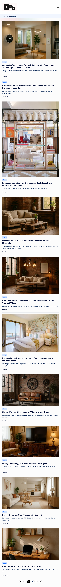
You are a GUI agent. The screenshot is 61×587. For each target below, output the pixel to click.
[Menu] (58, 7)
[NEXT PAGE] (40, 581)
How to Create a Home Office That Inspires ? (22, 566)
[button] (20, 581)
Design (5, 62)
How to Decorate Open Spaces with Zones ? (22, 515)
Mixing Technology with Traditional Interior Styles (24, 463)
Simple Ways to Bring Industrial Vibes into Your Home (25, 412)
